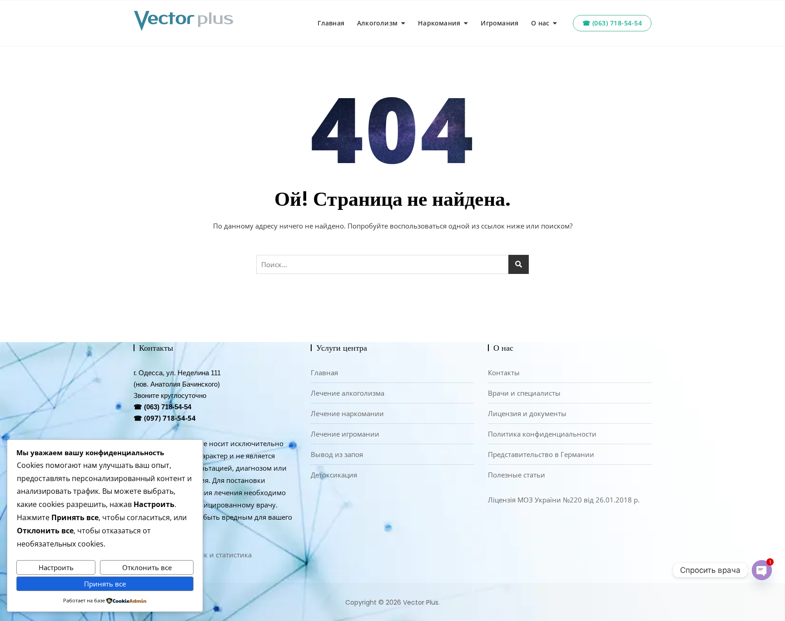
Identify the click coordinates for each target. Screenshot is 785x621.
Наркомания (439, 23)
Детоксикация (334, 474)
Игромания (499, 23)
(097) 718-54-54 (170, 417)
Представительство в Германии (541, 454)
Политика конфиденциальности (542, 433)
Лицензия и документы (527, 413)
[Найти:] (392, 264)
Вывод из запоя (337, 454)
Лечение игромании (345, 433)
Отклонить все (147, 567)
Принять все (105, 583)
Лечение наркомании (347, 413)
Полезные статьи (516, 474)
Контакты (504, 372)
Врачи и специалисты (524, 392)
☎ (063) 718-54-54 (612, 23)
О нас (540, 23)
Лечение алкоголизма (347, 392)
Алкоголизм (377, 23)
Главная (331, 23)
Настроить (56, 567)
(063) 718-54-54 (167, 407)
